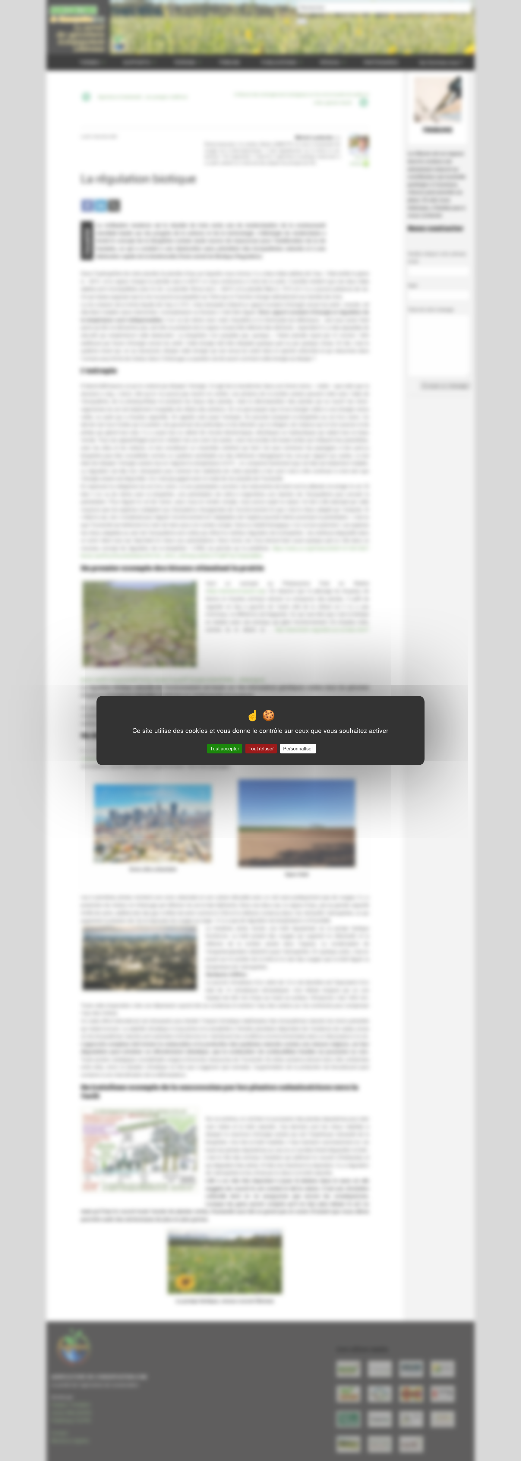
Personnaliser (298, 748)
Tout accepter (224, 748)
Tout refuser (261, 748)
